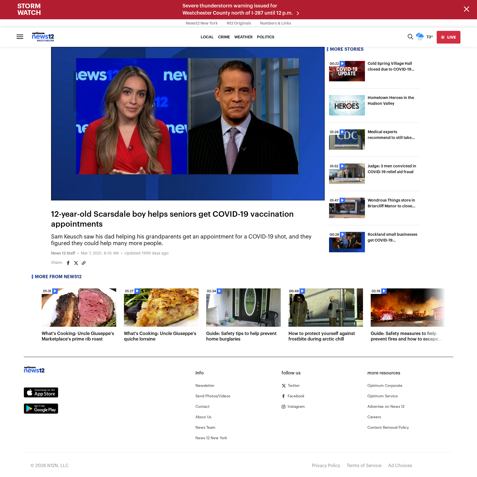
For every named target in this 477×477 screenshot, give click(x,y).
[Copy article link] (83, 263)
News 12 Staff (63, 253)
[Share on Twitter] (76, 263)
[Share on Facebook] (68, 263)
